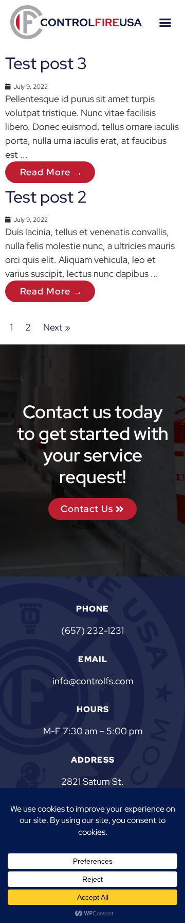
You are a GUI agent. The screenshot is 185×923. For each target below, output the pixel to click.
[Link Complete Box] (92, 116)
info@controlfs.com (92, 681)
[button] (165, 22)
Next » (56, 327)
